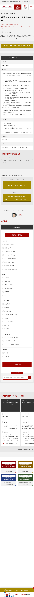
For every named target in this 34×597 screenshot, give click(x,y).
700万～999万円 (8, 281)
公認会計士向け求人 (9, 244)
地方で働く (7, 325)
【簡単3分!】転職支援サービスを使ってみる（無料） (17, 45)
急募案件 (6, 328)
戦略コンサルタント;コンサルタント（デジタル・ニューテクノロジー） (16, 27)
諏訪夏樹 (20, 215)
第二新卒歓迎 (7, 311)
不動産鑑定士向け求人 (9, 251)
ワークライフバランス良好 (10, 314)
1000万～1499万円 (8, 284)
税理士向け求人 (8, 248)
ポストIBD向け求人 (9, 262)
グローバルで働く (8, 321)
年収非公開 (7, 295)
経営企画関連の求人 (9, 265)
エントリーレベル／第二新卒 (11, 337)
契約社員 (6, 356)
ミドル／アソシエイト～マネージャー (13, 340)
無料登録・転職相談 (18, 8)
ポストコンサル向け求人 (10, 258)
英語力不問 (7, 318)
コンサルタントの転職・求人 (12, 24)
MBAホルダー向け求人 (9, 255)
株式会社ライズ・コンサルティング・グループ (14, 147)
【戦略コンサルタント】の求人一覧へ (25, 449)
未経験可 (6, 307)
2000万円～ (7, 292)
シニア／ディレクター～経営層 (11, 344)
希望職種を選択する (17, 235)
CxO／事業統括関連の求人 (10, 269)
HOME (2, 24)
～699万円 (6, 277)
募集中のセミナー (25, 8)
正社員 (6, 353)
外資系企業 (7, 304)
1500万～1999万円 (8, 288)
